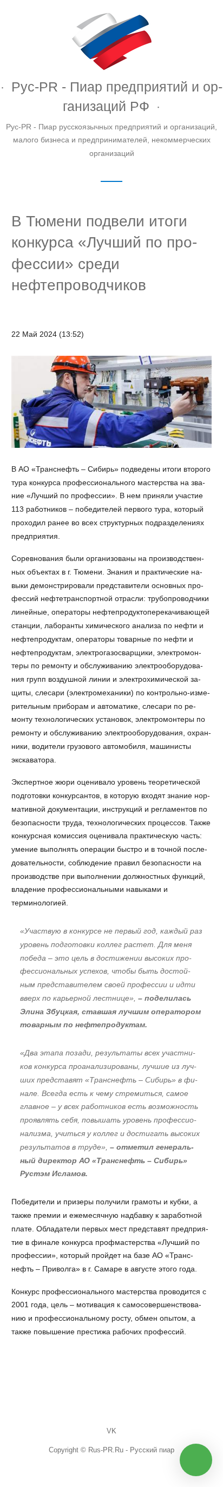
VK (111, 1431)
